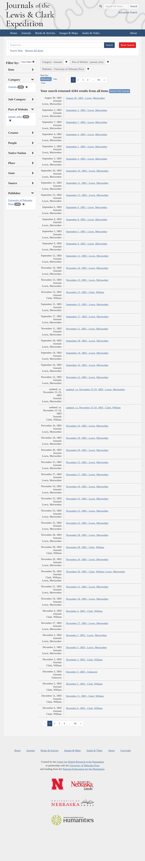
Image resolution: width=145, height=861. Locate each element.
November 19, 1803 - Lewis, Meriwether (87, 486)
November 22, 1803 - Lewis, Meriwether (87, 523)
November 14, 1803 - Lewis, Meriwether (87, 268)
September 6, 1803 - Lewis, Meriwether (86, 207)
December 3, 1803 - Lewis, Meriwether (86, 647)
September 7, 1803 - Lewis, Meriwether (86, 122)
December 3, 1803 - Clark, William (84, 659)
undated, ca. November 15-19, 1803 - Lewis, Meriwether (95, 389)
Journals (26, 33)
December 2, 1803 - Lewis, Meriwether (86, 635)
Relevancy (46, 79)
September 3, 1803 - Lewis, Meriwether (86, 158)
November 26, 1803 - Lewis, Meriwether (87, 559)
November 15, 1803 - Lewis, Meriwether (87, 462)
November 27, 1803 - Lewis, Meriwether (87, 623)
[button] (66, 62)
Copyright (125, 750)
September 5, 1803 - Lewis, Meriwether (86, 231)
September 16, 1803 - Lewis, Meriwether (87, 365)
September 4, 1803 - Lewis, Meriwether (86, 134)
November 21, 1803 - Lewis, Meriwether (87, 586)
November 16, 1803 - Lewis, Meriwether (87, 425)
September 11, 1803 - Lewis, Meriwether (87, 183)
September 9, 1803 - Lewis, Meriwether (86, 243)
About (133, 33)
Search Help (16, 50)
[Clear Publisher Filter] (23, 204)
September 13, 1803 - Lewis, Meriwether (87, 195)
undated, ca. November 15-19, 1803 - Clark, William (93, 407)
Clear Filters (26, 62)
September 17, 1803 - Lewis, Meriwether (87, 316)
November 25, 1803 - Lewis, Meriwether (87, 498)
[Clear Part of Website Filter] (10, 120)
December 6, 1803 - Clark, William (84, 708)
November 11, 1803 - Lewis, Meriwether (87, 328)
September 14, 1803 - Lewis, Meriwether (87, 353)
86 (99, 79)
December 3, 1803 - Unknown (81, 671)
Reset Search (127, 45)
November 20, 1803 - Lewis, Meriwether (87, 450)
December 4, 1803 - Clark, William (84, 611)
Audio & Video (91, 33)
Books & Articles (45, 33)
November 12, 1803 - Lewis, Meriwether (87, 377)
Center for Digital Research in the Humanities (80, 761)
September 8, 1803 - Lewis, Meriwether (86, 219)
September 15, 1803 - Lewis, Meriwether (87, 304)
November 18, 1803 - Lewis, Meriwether (87, 438)
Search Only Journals (119, 91)
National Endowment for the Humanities (83, 769)
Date (43, 83)
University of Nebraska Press (85, 765)
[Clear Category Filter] (27, 87)
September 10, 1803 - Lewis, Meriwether (87, 170)
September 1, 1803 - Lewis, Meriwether (86, 146)
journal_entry (15, 116)
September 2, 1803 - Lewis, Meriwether (86, 110)
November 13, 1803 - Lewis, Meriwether (87, 280)
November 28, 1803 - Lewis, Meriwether (87, 535)
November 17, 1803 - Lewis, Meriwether (87, 474)
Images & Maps (68, 33)
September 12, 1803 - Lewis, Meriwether (87, 255)
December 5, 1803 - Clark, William (84, 683)
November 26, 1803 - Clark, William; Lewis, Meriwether (95, 571)
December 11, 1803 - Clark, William (85, 696)
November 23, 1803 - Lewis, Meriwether (87, 510)
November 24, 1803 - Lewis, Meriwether (87, 598)
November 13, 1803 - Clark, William (85, 292)
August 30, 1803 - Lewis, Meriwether (85, 98)
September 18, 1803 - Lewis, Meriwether (87, 340)
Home (13, 33)
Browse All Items (34, 50)
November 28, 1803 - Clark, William (85, 547)
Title (55, 79)
